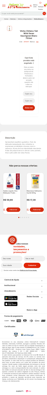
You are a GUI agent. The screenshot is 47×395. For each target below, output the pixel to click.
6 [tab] (28, 217)
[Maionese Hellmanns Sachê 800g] (35, 181)
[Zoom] (9, 28)
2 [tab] (20, 217)
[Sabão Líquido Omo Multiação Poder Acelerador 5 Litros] (12, 181)
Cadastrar (32, 265)
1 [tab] (18, 217)
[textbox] (23, 13)
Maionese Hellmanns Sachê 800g (34, 192)
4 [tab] (24, 217)
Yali (37, 42)
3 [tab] (22, 217)
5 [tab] (26, 217)
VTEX (28, 391)
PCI (16, 334)
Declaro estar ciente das (20, 270)
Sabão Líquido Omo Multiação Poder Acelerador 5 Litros (10, 192)
